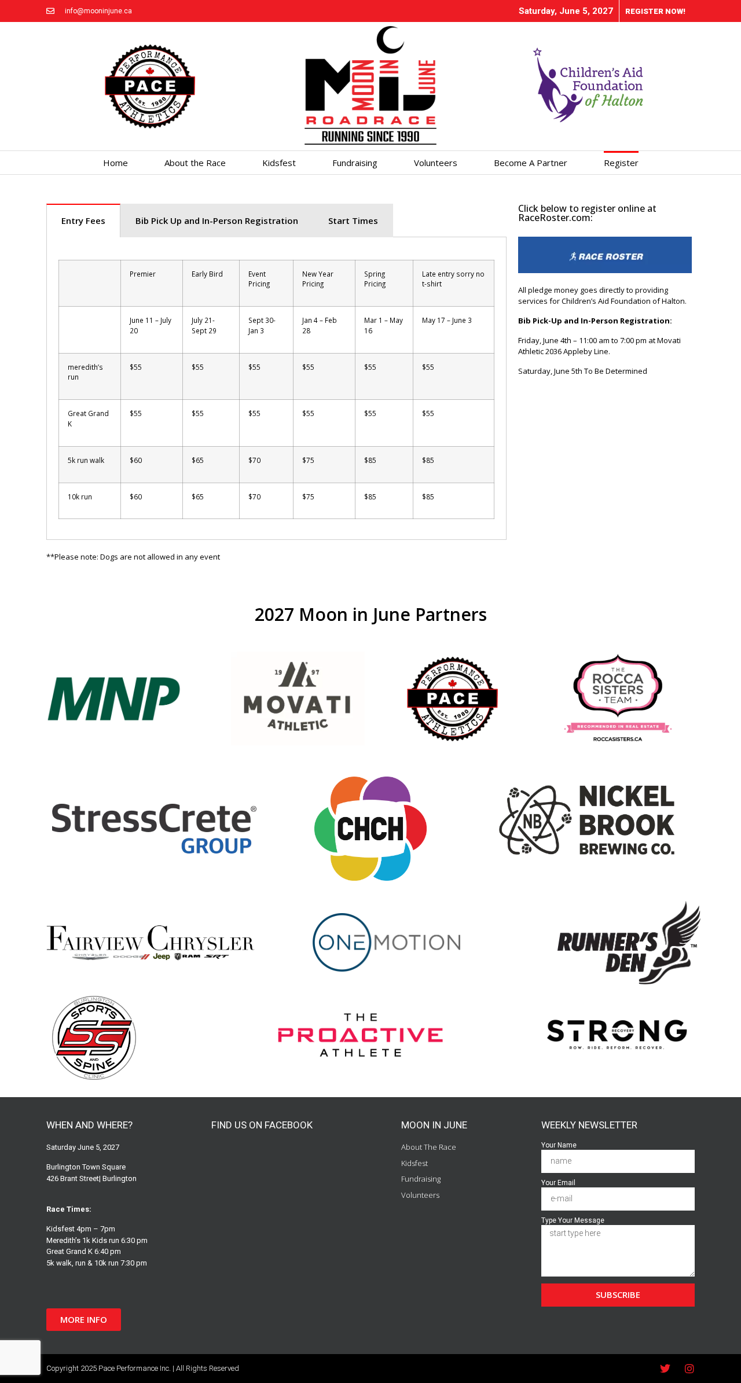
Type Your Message (572, 1220)
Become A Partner (530, 162)
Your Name (559, 1145)
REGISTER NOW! (655, 11)
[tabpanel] (276, 388)
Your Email (558, 1183)
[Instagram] (689, 1368)
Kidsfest (279, 162)
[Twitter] (665, 1368)
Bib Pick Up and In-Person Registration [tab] (216, 220)
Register (621, 162)
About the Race (195, 162)
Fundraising (354, 162)
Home (115, 162)
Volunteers (435, 162)
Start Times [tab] (353, 220)
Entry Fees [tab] (83, 220)
